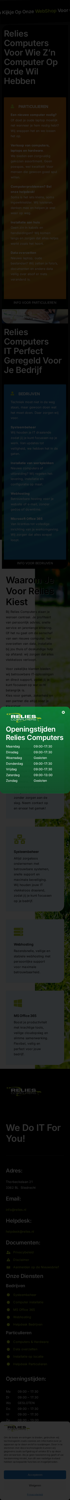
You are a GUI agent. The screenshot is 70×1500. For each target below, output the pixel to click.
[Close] (63, 712)
